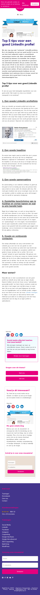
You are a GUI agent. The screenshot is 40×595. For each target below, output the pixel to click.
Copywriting (6, 534)
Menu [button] (21, 14)
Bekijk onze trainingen (21, 356)
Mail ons (22, 373)
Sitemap (11, 589)
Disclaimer (35, 588)
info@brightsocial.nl (20, 590)
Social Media (6, 525)
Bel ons (21, 378)
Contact (4, 501)
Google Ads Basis (8, 537)
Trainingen (5, 494)
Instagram (5, 532)
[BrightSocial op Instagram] (7, 577)
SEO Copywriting (7, 541)
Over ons (5, 498)
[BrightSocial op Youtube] (10, 577)
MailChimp (5, 544)
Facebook (5, 529)
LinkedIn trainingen (31, 292)
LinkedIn (5, 527)
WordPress (5, 546)
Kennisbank (6, 496)
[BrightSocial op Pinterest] (12, 577)
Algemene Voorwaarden (23, 588)
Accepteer (35, 4)
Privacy (5, 589)
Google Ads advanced (9, 539)
